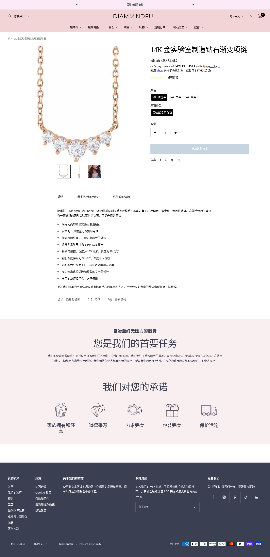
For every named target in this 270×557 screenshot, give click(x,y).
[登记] (194, 506)
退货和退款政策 (45, 504)
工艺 (10, 504)
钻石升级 (40, 486)
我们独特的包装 (87, 197)
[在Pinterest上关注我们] (234, 497)
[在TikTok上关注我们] (245, 497)
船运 (97, 299)
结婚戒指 (94, 27)
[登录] (251, 16)
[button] (199, 66)
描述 (60, 197)
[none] (64, 171)
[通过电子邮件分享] (178, 160)
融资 (10, 522)
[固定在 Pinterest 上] (166, 159)
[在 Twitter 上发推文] (172, 159)
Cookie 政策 (43, 492)
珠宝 (127, 27)
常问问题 (13, 528)
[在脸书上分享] (160, 159)
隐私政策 (40, 510)
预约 (10, 498)
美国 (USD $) (17, 543)
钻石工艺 (179, 27)
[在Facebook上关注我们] (213, 497)
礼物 (142, 27)
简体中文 (235, 16)
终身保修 (120, 299)
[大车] (260, 16)
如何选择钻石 (16, 510)
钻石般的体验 (121, 197)
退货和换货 (73, 299)
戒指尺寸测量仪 (17, 516)
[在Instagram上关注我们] (224, 497)
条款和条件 (42, 498)
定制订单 (160, 27)
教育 (197, 27)
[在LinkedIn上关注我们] (256, 497)
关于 (10, 486)
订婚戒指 (73, 27)
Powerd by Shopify (90, 543)
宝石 (112, 27)
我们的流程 (15, 492)
